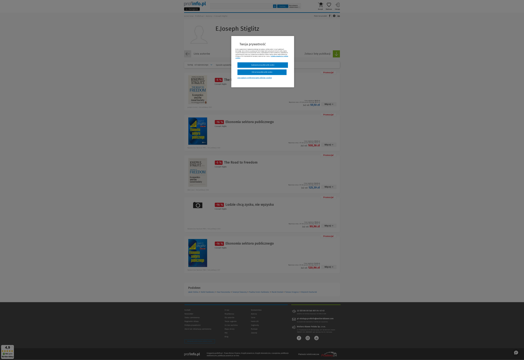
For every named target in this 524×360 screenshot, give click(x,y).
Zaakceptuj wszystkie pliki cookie (262, 65)
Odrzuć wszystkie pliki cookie (262, 72)
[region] (262, 61)
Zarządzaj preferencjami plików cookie (254, 78)
